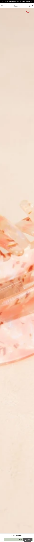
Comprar (19, 539)
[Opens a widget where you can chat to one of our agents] (27, 540)
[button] (29, 5)
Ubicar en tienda (18, 535)
